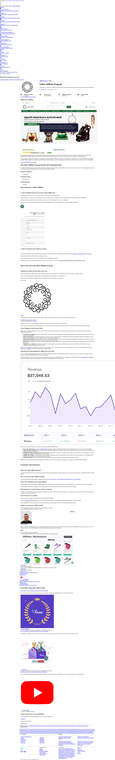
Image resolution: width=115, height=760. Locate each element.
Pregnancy (22, 733)
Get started (7, 73)
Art (51, 729)
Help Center (80, 749)
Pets (92, 731)
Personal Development (86, 731)
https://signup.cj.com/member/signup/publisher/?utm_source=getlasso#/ (66, 479)
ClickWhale (42, 740)
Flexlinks (41, 741)
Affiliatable (42, 737)
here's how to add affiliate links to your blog (82, 253)
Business (79, 729)
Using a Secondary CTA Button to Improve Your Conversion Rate (34, 631)
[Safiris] (37, 314)
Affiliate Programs (81, 751)
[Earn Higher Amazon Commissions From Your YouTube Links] (37, 709)
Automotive (54, 729)
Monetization (65, 725)
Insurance (50, 731)
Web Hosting (72, 733)
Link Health (87, 743)
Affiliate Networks (23, 729)
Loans (63, 731)
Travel (65, 733)
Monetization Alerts (81, 737)
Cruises (39, 730)
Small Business (39, 733)
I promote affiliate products (18, 79)
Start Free (23, 96)
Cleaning (26, 730)
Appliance (49, 729)
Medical (69, 731)
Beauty (65, 729)
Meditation (73, 731)
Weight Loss (81, 733)
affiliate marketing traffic (31, 500)
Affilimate (42, 739)
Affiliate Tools (23, 725)
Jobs (56, 731)
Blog (1, 26)
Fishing (67, 730)
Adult (33, 729)
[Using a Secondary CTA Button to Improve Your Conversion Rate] (37, 668)
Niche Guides (70, 725)
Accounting (29, 729)
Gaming (80, 730)
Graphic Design (92, 730)
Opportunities (72, 743)
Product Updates (76, 725)
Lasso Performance (84, 357)
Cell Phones (92, 729)
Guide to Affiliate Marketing (15, 6)
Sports (53, 733)
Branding (41, 749)
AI (35, 729)
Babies (58, 729)
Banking (62, 729)
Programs (2, 49)
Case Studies (47, 725)
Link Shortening (67, 741)
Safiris (22, 315)
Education (60, 725)
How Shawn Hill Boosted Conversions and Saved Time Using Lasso (66, 752)
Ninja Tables (42, 742)
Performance (80, 745)
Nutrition (80, 731)
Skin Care (34, 733)
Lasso (35, 321)
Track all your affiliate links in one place (43, 449)
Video (68, 733)
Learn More (23, 319)
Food (73, 730)
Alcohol (41, 729)
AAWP (22, 737)
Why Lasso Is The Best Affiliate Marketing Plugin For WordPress (34, 590)
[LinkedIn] (21, 530)
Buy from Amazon (25, 710)
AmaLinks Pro (24, 740)
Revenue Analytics (90, 737)
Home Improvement (43, 731)
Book (71, 729)
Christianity (22, 730)
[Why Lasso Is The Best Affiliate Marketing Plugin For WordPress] (37, 627)
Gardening (84, 730)
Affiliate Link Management (83, 736)
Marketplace (61, 741)
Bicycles (68, 729)
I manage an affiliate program (6, 79)
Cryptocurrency (44, 730)
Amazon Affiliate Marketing (31, 725)
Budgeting (75, 729)
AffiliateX (23, 739)
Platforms (2, 7)
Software (44, 733)
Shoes (30, 733)
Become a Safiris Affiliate (30, 96)
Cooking (30, 730)
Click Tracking (89, 742)
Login (78, 752)
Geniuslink (23, 742)
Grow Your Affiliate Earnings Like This (65, 758)
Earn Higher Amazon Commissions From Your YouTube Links (34, 671)
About (41, 748)
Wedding (77, 733)
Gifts (87, 730)
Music (76, 731)
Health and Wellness (29, 731)
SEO (87, 725)
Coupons (34, 730)
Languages (59, 731)
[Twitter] (22, 530)
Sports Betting (49, 733)
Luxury (65, 731)
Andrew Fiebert (43, 89)
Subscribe (72, 511)
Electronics (56, 730)
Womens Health (87, 733)
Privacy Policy (43, 752)
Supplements (57, 733)
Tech (61, 733)
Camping (83, 729)
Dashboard (60, 745)
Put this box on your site (31, 319)
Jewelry (53, 731)
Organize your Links (81, 742)
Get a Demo (2, 73)
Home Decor (36, 731)
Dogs (49, 730)
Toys (63, 733)
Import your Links (81, 743)
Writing (92, 733)
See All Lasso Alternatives (26, 736)
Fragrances (76, 730)
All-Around (25, 174)
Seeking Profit (83, 725)
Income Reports (67, 737)
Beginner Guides (41, 725)
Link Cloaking (90, 741)
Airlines (37, 729)
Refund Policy (43, 754)
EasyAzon (23, 741)
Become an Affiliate (44, 751)
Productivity (26, 733)
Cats (89, 729)
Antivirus (45, 729)
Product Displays (65, 743)
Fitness (70, 730)
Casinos (86, 729)
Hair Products (22, 731)
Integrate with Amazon (82, 741)
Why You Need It (25, 628)
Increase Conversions (62, 736)
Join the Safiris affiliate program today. (29, 162)
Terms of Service (43, 753)
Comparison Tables (62, 742)
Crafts (37, 730)
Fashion (60, 730)
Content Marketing (54, 725)
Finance (64, 730)
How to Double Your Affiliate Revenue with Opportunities (66, 754)
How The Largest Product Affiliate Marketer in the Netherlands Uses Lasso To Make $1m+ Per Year (66, 750)
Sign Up (79, 753)
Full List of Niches (13, 72)
